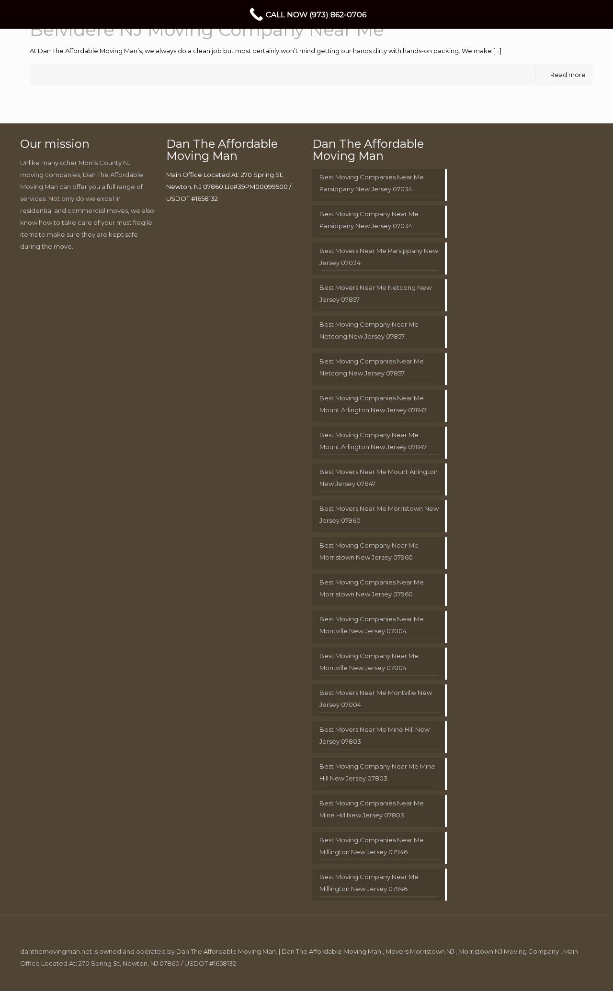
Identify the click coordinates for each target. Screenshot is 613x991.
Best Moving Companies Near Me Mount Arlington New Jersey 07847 (373, 404)
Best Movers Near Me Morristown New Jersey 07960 (379, 514)
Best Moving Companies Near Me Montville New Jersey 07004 (371, 625)
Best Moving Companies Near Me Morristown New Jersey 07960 (371, 588)
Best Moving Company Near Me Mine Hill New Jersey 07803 (377, 772)
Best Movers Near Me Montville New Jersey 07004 (375, 698)
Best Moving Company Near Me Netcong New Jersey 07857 (369, 330)
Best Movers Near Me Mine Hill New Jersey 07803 (374, 735)
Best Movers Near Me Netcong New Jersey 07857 (375, 293)
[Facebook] (514, 975)
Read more (568, 74)
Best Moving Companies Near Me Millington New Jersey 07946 (371, 846)
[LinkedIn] (539, 975)
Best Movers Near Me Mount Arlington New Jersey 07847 (378, 477)
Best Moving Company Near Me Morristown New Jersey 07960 (369, 551)
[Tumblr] (578, 975)
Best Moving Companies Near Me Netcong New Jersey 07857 (371, 367)
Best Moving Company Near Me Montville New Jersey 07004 (369, 662)
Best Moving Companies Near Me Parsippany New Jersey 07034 (371, 183)
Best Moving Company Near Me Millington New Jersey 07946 (369, 882)
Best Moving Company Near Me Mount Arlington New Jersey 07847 (373, 441)
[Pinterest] (552, 975)
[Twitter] (527, 975)
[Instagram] (565, 975)
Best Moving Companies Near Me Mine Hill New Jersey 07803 (371, 809)
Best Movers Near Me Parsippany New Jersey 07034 (378, 256)
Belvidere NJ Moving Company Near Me (207, 29)
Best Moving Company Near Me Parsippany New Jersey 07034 (369, 220)
